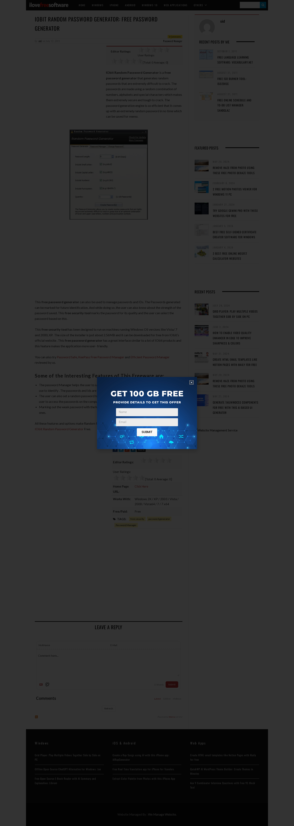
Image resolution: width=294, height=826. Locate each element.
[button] (191, 382)
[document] (147, 413)
